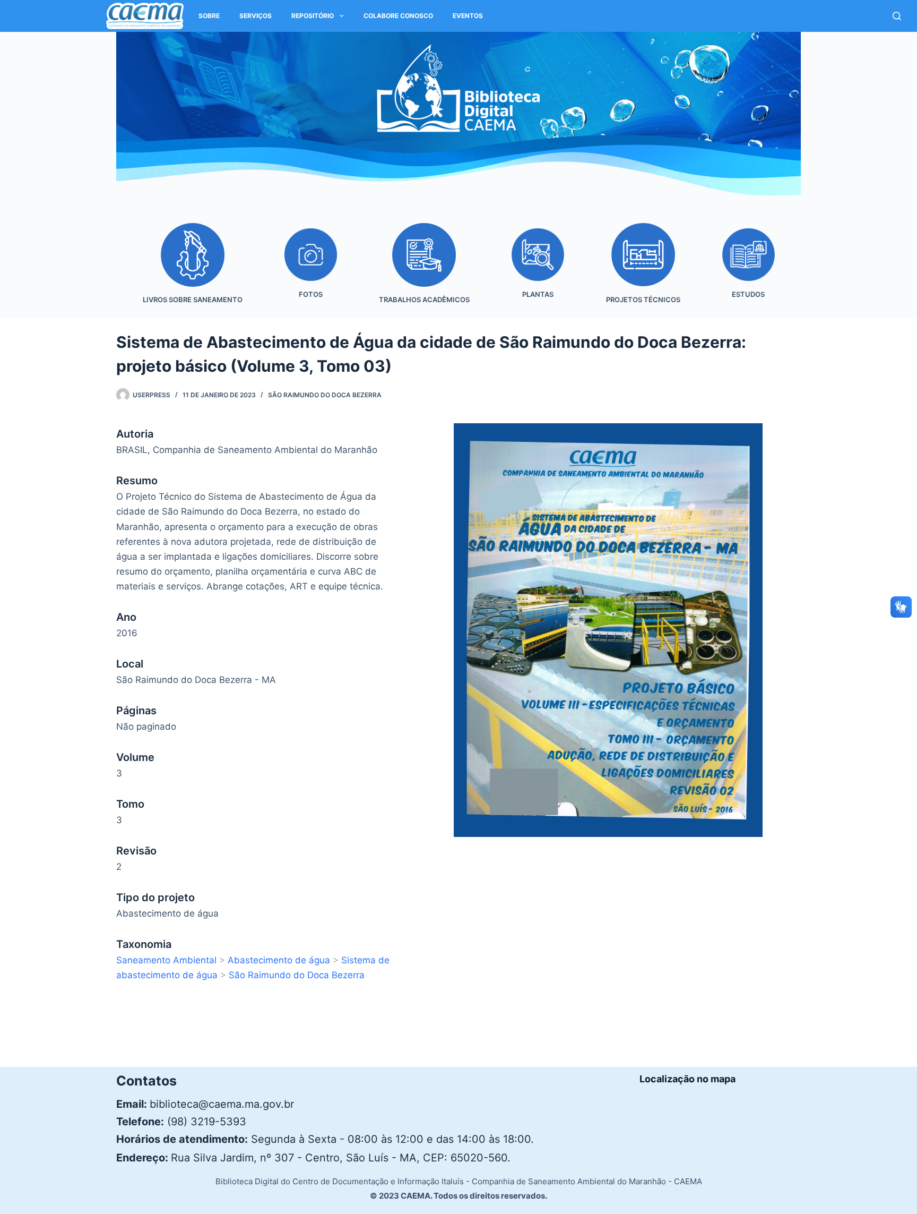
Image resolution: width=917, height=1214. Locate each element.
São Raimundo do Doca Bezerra (325, 395)
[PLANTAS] (537, 270)
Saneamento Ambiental (166, 960)
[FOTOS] (310, 270)
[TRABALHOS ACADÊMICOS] (424, 270)
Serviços (255, 16)
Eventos (468, 16)
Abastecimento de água (279, 960)
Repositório (312, 16)
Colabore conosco (398, 16)
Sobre (209, 16)
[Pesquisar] (897, 16)
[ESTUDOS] (748, 270)
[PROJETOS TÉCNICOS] (643, 270)
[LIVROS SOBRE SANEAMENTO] (192, 270)
